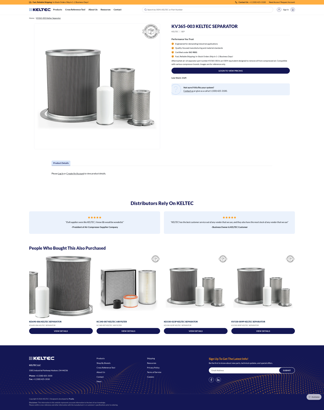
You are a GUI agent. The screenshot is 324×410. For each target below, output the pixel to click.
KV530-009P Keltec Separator (248, 321)
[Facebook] (211, 379)
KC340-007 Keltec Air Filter (112, 321)
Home (31, 18)
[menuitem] (57, 10)
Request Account (288, 2)
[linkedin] (218, 379)
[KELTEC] (40, 9)
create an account (75, 173)
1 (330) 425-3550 (42, 379)
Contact (118, 9)
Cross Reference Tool (75, 9)
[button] (57, 10)
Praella (71, 399)
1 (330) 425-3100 (258, 2)
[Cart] (293, 9)
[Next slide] (294, 286)
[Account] (279, 9)
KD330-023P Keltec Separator (181, 321)
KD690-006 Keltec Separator (45, 321)
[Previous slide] (29, 286)
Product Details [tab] (61, 163)
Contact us (188, 91)
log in (61, 173)
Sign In (286, 9)
